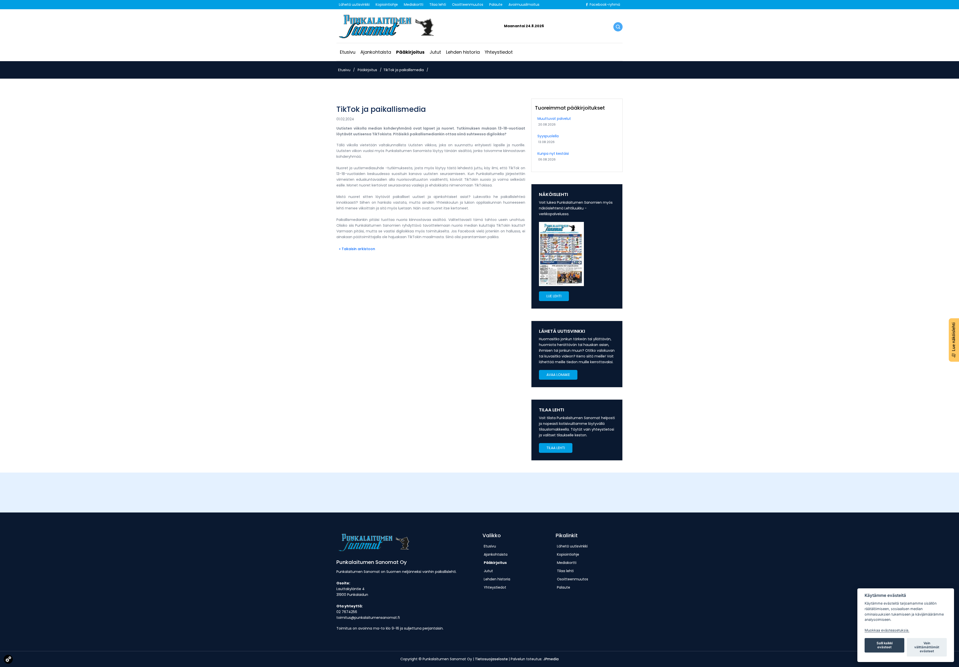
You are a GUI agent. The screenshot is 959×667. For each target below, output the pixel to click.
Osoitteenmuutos (467, 4)
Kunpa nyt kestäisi (553, 153)
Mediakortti (413, 4)
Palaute (495, 4)
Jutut (435, 52)
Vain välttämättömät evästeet (926, 647)
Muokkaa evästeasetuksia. (887, 630)
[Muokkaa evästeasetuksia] (8, 660)
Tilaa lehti (437, 4)
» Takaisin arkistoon (357, 248)
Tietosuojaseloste (491, 659)
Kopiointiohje (387, 4)
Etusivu (347, 52)
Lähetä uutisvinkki (354, 4)
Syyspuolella (548, 136)
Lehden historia (463, 52)
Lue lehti (553, 296)
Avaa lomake (558, 374)
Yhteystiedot (499, 52)
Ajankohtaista (375, 52)
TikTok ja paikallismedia (403, 69)
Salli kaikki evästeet (885, 645)
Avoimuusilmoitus (523, 4)
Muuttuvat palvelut (554, 118)
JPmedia (551, 659)
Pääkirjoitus (410, 52)
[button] (554, 296)
